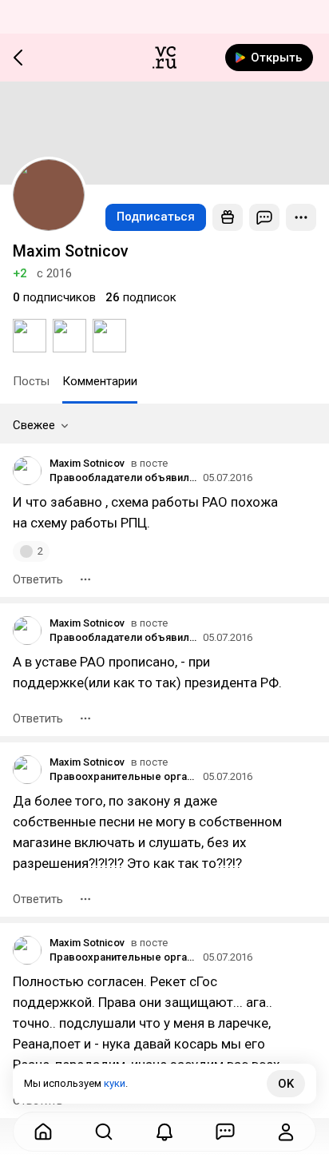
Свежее (34, 425)
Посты (31, 381)
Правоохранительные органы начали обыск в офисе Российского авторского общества (124, 776)
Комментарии (99, 381)
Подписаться (156, 216)
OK (286, 1083)
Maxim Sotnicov (87, 463)
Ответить (38, 579)
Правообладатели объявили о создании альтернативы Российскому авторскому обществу (124, 477)
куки (114, 1083)
